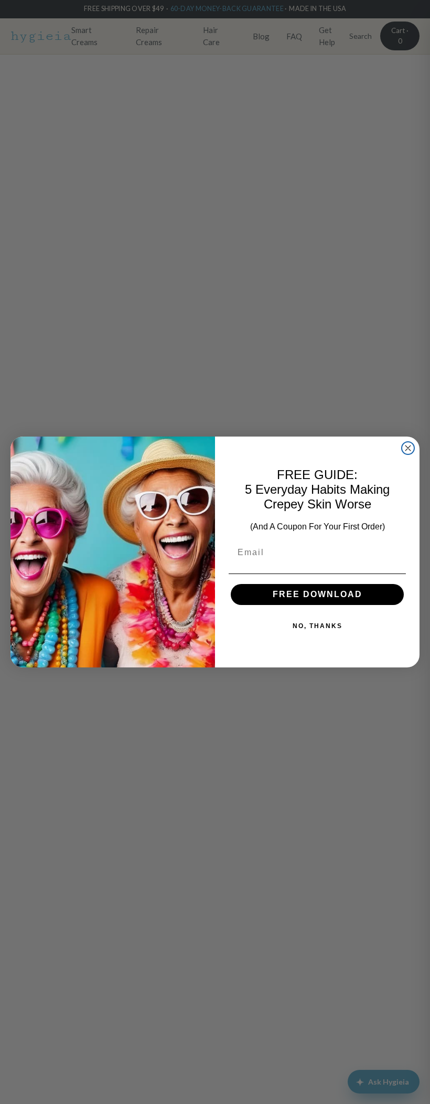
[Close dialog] (408, 448)
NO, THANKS (317, 626)
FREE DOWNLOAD (317, 594)
